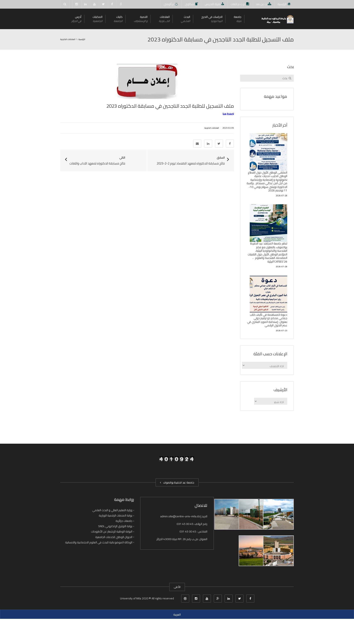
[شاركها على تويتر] (219, 143)
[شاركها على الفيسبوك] (230, 143)
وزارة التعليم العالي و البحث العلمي (112, 510)
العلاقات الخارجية (211, 128)
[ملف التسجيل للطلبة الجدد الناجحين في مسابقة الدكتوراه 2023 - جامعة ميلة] (277, 19)
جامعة (237, 18)
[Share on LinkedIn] (208, 143)
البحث (185, 18)
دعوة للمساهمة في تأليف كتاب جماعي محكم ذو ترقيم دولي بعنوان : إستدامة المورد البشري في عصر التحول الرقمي (267, 320)
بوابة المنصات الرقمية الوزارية (115, 515)
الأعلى (177, 586)
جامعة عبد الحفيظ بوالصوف (178, 482)
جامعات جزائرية (124, 520)
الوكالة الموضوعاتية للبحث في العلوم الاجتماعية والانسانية (98, 542)
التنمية (141, 18)
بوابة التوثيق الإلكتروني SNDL (115, 526)
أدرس (76, 18)
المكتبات (97, 18)
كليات (118, 18)
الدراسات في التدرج (211, 18)
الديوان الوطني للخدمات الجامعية (113, 536)
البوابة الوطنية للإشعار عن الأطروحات (111, 531)
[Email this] (197, 143)
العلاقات (164, 18)
